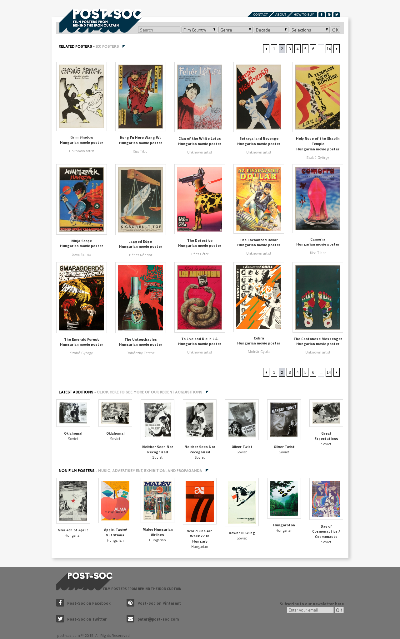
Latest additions (130, 392)
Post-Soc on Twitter (87, 619)
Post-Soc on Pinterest (159, 603)
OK (335, 30)
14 (329, 49)
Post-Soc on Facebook (89, 603)
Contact (260, 14)
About (280, 14)
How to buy (304, 14)
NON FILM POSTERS (130, 471)
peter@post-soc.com (158, 619)
